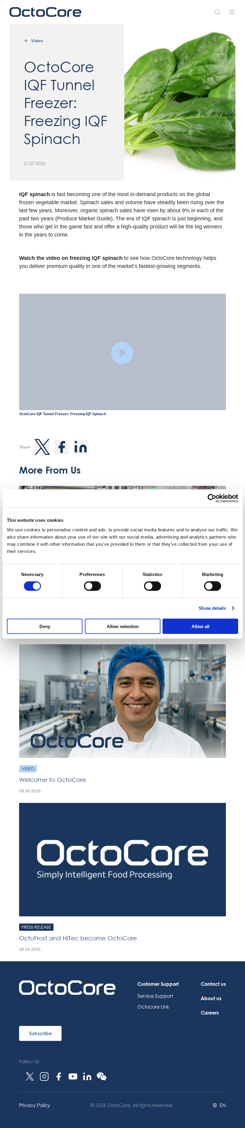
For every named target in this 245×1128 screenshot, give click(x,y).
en (223, 1105)
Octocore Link (153, 1006)
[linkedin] (87, 1076)
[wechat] (101, 1076)
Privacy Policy (34, 1105)
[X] (30, 1076)
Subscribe (40, 1033)
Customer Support (158, 984)
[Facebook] (58, 1076)
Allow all (200, 626)
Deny (44, 626)
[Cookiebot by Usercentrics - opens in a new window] (212, 498)
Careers (210, 1012)
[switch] (92, 586)
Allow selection (123, 626)
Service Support (155, 996)
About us (211, 998)
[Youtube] (73, 1076)
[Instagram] (44, 1076)
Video (37, 40)
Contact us (213, 984)
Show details (212, 608)
